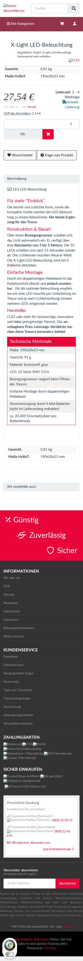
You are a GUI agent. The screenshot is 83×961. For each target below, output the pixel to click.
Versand (31, 107)
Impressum (10, 619)
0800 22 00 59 (62, 820)
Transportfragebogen (17, 698)
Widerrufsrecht (13, 636)
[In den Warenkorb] (48, 134)
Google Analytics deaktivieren (30, 939)
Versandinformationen (18, 723)
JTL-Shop (50, 948)
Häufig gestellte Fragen (18, 673)
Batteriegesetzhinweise (18, 628)
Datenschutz (11, 611)
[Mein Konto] (75, 24)
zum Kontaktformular (57, 849)
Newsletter (10, 603)
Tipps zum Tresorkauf (17, 690)
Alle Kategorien (22, 24)
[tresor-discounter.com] (13, 8)
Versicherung (12, 706)
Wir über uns (11, 578)
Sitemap (8, 594)
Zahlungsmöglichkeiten (18, 715)
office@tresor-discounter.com (30, 842)
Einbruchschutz (13, 665)
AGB (6, 586)
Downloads (10, 656)
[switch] (10, 954)
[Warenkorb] (61, 24)
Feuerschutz (11, 681)
